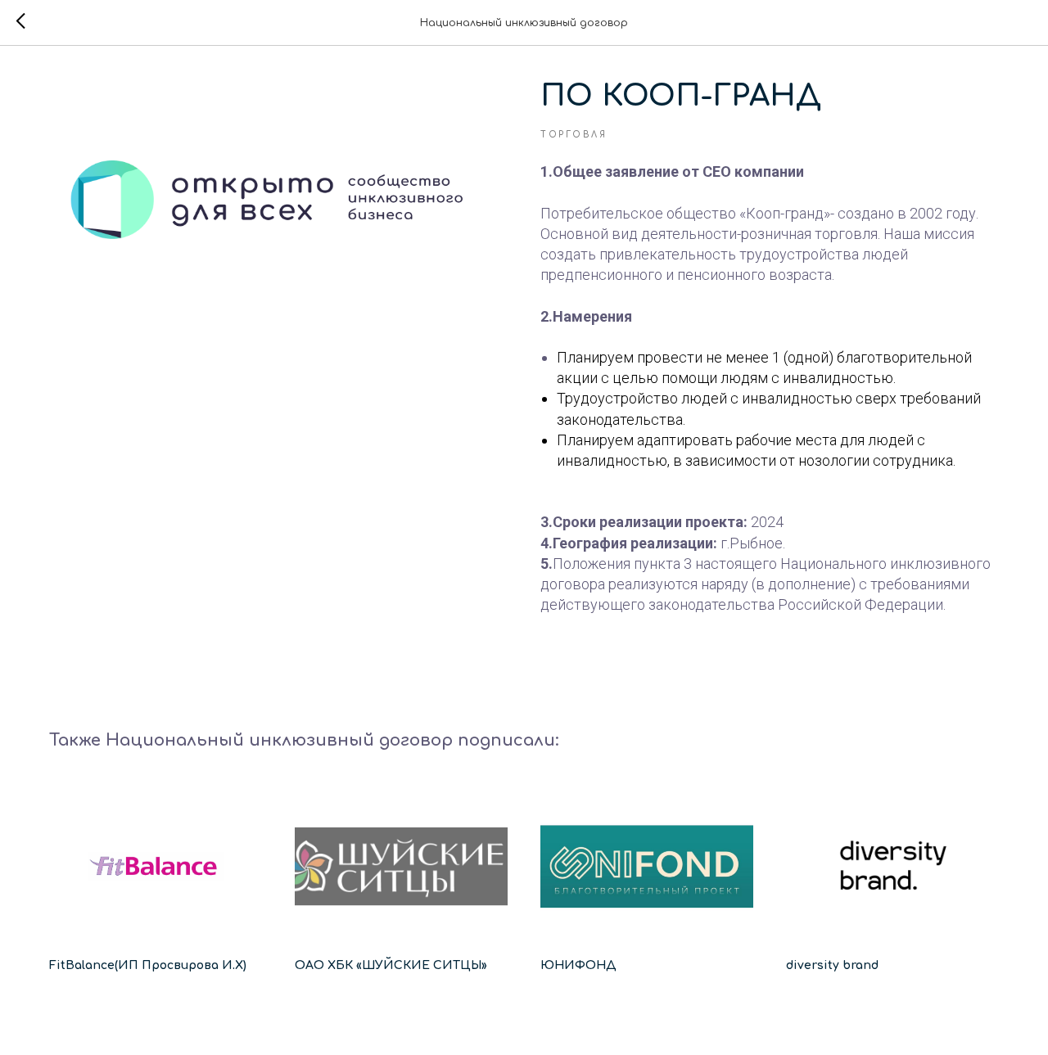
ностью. (868, 377)
